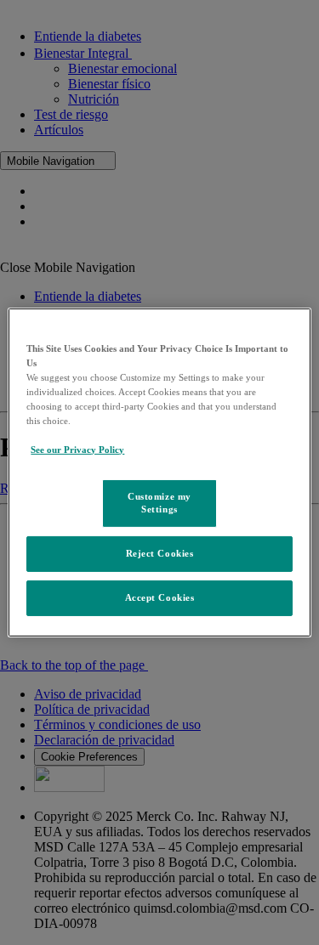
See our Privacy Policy (77, 449)
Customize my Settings (159, 502)
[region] (159, 472)
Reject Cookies (160, 553)
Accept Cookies (160, 597)
